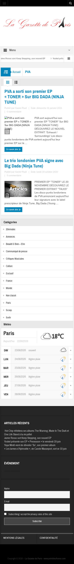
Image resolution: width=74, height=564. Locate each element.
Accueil (16, 72)
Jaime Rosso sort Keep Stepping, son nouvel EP (27, 438)
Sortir (8, 317)
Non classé (11, 295)
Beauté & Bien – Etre (15, 244)
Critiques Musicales (15, 258)
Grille (7, 83)
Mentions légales (13, 538)
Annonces (10, 236)
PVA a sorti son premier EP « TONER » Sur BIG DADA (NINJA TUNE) (34, 97)
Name (7, 488)
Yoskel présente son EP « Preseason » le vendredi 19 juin (32, 441)
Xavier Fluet (21, 108)
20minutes (10, 229)
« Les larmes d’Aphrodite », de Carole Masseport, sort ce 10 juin (35, 449)
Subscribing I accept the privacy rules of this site (30, 514)
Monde (9, 288)
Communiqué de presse (16, 251)
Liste (16, 83)
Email (7, 501)
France (9, 281)
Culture (9, 266)
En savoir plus (12, 149)
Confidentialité (49, 538)
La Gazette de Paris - (33, 558)
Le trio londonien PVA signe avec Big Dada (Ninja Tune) (33, 163)
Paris (8, 303)
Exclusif (9, 273)
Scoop (9, 310)
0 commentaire (14, 111)
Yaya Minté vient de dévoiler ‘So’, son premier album (29, 445)
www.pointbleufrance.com (55, 558)
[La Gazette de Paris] (37, 24)
